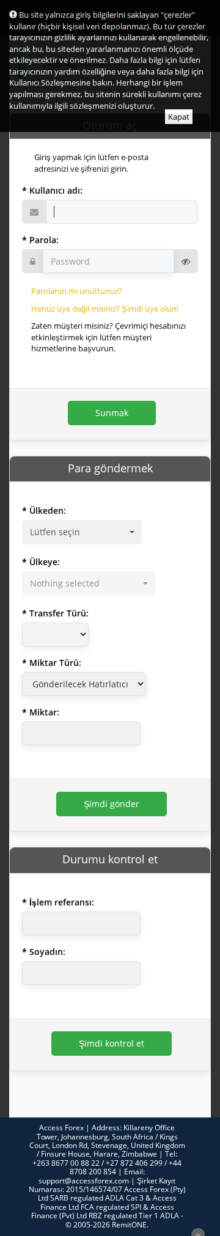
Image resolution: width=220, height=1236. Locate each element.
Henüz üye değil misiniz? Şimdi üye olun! (104, 308)
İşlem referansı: (61, 902)
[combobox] (82, 532)
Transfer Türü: (59, 613)
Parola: (44, 240)
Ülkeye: (44, 562)
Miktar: (44, 712)
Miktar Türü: (55, 662)
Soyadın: (47, 951)
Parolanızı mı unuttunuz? (76, 290)
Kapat (178, 116)
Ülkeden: (47, 510)
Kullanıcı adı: (55, 190)
